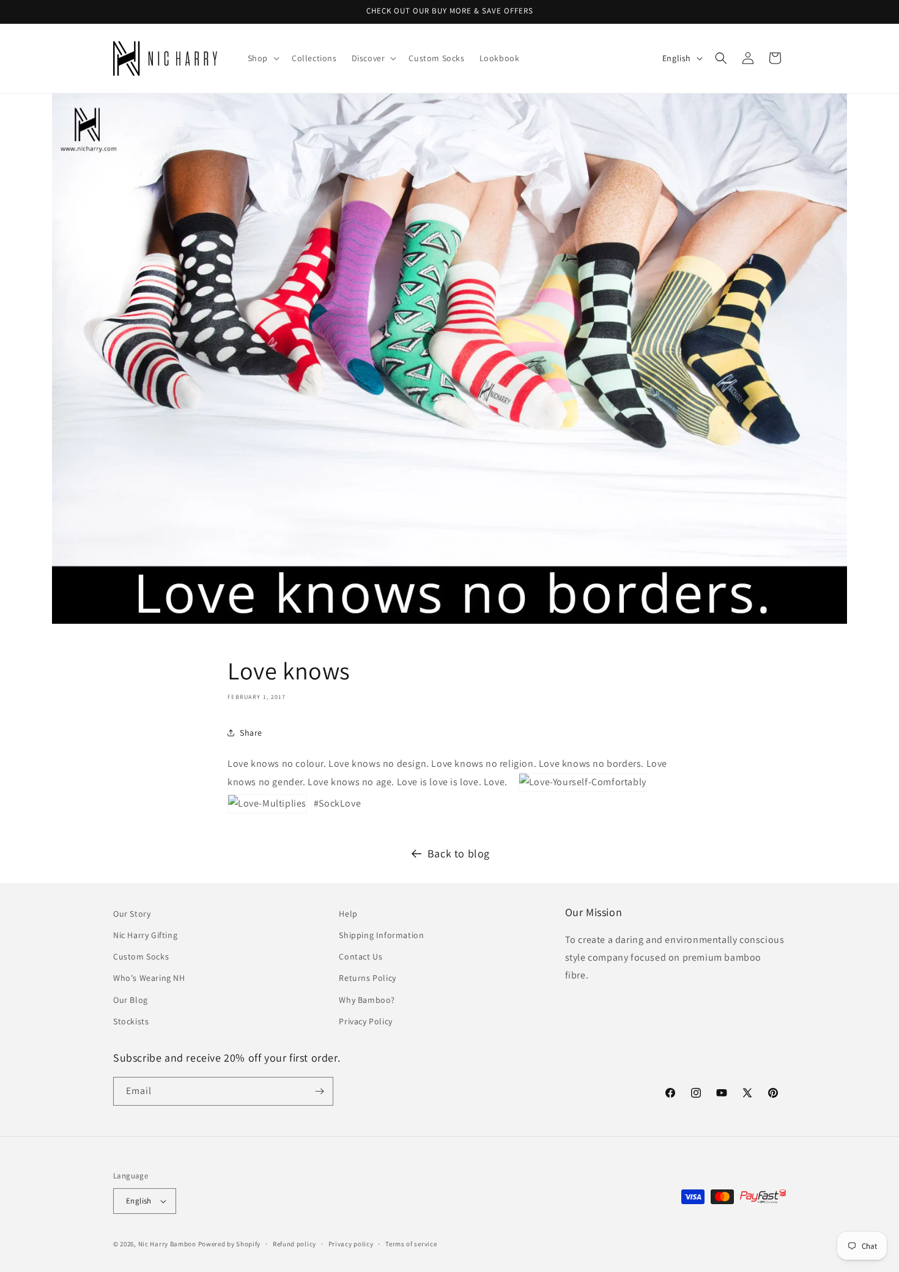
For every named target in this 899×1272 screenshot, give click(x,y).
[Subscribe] (319, 1091)
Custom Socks (141, 956)
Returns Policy (367, 977)
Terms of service (411, 1244)
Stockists (131, 1021)
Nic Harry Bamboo (167, 1244)
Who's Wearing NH (149, 977)
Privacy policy (351, 1244)
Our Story (131, 913)
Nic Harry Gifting (145, 935)
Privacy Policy (365, 1021)
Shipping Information (381, 935)
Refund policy (294, 1244)
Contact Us (360, 956)
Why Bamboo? (367, 999)
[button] (262, 58)
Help (348, 913)
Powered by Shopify (229, 1244)
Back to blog (458, 853)
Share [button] (251, 732)
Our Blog (130, 999)
